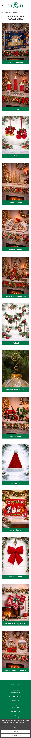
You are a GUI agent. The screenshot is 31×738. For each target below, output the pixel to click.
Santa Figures (15, 436)
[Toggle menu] (2, 4)
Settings (15, 728)
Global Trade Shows (15, 692)
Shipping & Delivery (15, 700)
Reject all (15, 731)
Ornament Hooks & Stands (15, 389)
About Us (15, 688)
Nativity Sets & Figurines (15, 296)
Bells (15, 156)
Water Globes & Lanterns (15, 670)
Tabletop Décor (15, 202)
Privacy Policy (15, 690)
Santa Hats (15, 483)
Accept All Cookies (15, 735)
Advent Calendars (15, 62)
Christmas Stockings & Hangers (16, 623)
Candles (15, 109)
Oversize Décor (15, 576)
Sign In (15, 715)
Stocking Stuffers (15, 530)
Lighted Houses (15, 249)
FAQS (15, 705)
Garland (15, 343)
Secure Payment (15, 703)
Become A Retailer (15, 718)
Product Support (15, 707)
